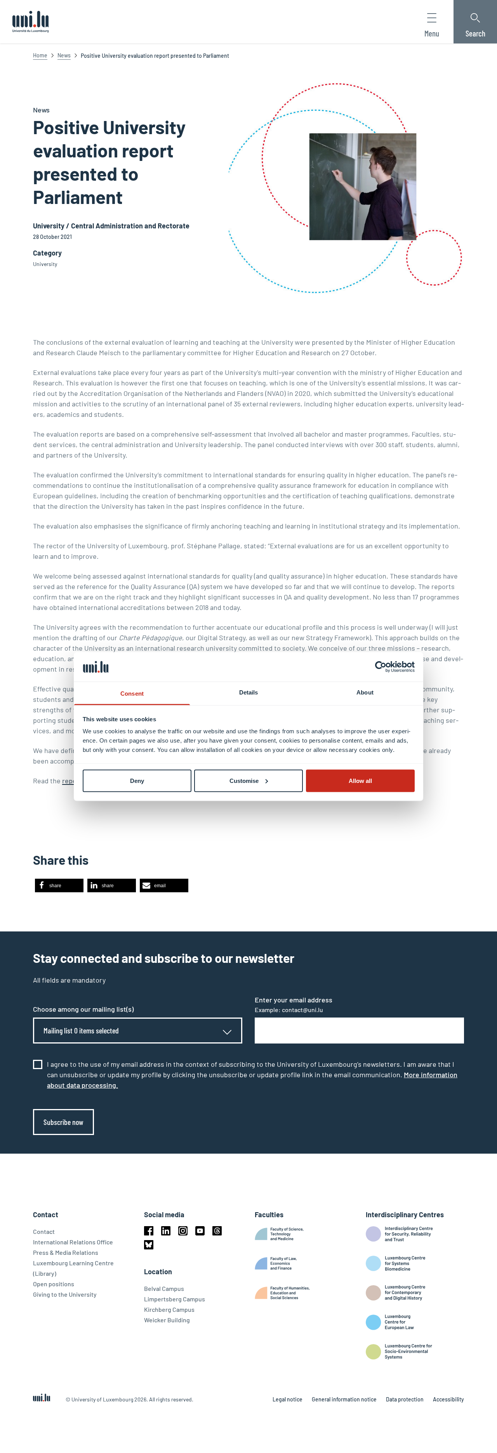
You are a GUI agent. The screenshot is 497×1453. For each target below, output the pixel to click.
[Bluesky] (148, 1244)
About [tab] (365, 692)
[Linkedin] (165, 1230)
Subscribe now (63, 1121)
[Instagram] (183, 1230)
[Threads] (217, 1230)
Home (40, 55)
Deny (137, 780)
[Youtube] (200, 1230)
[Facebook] (148, 1230)
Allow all (360, 780)
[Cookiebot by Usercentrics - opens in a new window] (381, 666)
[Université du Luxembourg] (30, 22)
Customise (244, 780)
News (64, 55)
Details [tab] (248, 692)
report (72, 780)
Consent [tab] (132, 693)
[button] (59, 885)
